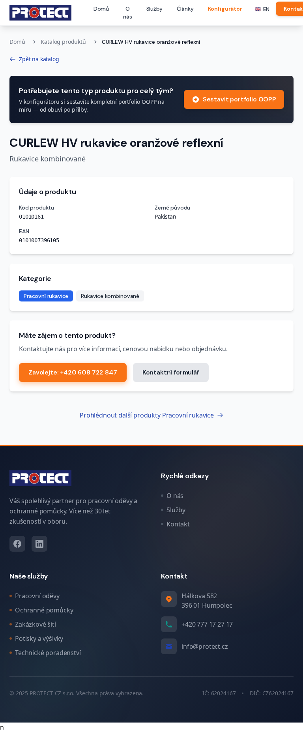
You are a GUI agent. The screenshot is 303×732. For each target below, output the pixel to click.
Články (185, 8)
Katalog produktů (63, 41)
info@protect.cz (204, 646)
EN (262, 9)
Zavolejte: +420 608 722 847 (72, 372)
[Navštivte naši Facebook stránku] (17, 544)
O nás (127, 12)
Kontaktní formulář (170, 372)
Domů (101, 8)
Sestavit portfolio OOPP (239, 99)
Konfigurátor (225, 8)
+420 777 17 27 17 (207, 624)
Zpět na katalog (39, 59)
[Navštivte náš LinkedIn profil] (39, 544)
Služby (154, 8)
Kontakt (178, 524)
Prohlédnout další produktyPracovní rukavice (147, 415)
